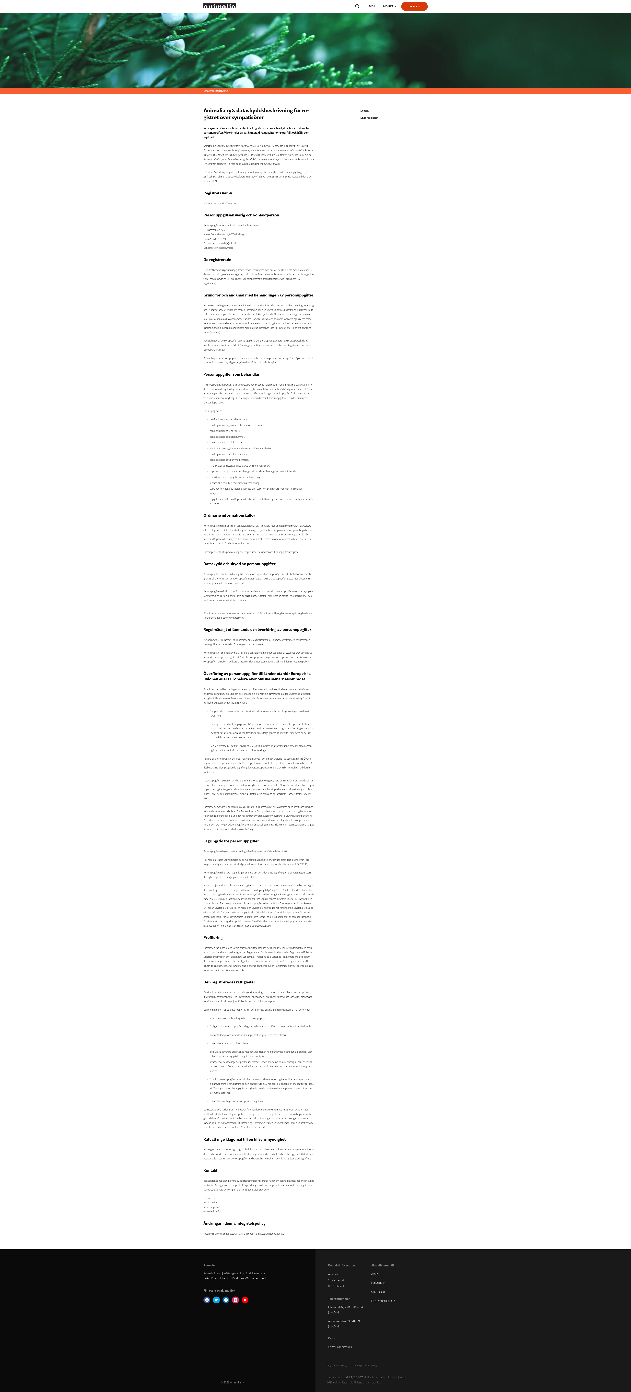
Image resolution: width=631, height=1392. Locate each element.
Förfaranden (378, 1283)
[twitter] (216, 1300)
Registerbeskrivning (337, 1365)
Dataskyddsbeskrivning (365, 1365)
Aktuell (375, 1274)
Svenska (387, 6)
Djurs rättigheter (369, 117)
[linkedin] (225, 1300)
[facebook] (206, 1300)
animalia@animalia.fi (340, 1347)
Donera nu (415, 6)
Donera (364, 110)
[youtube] (245, 1300)
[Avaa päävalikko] (373, 6)
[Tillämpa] (357, 6)
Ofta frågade (378, 1292)
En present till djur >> (383, 1301)
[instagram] (235, 1300)
